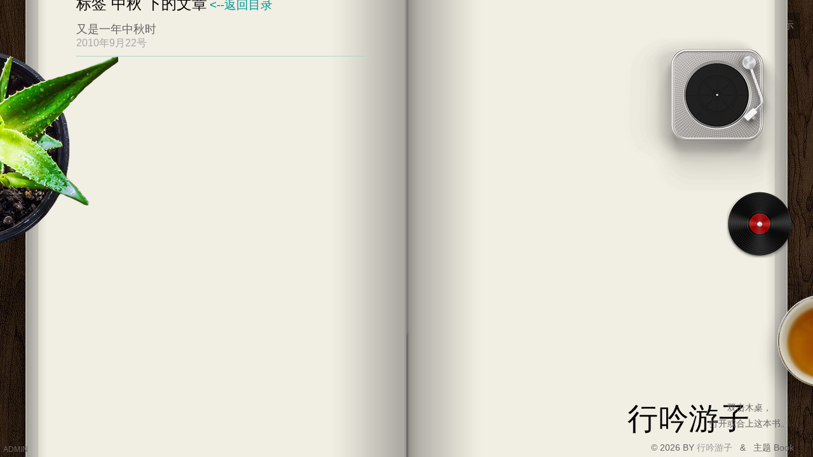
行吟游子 (716, 447)
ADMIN (15, 449)
